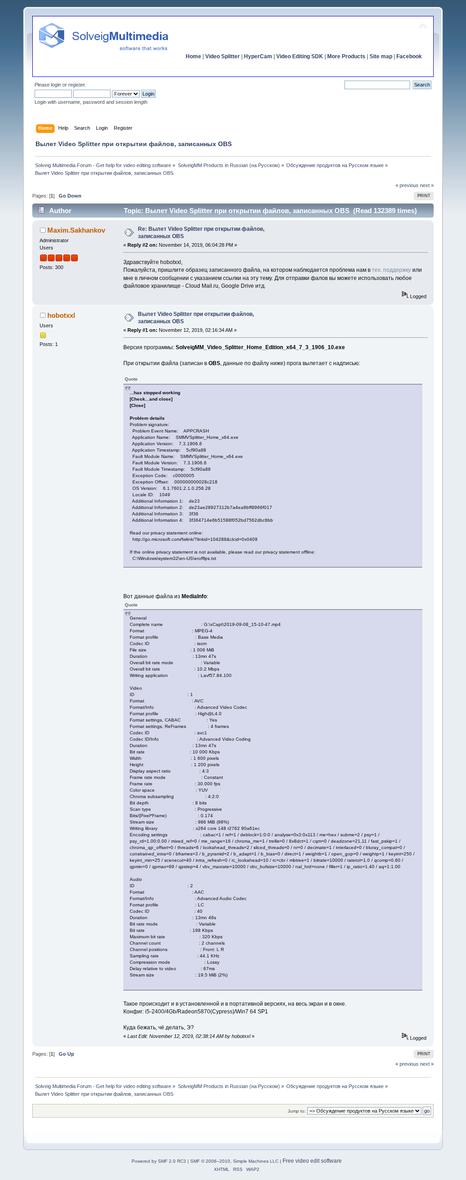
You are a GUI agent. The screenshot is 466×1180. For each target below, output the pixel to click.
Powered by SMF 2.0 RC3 (159, 1161)
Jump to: (297, 1111)
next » (427, 185)
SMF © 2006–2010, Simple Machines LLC (234, 1161)
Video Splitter (222, 56)
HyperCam (258, 56)
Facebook (409, 56)
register (76, 84)
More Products (346, 56)
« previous (407, 185)
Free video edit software (312, 1161)
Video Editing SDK (299, 56)
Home (193, 56)
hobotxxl (61, 315)
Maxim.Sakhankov (76, 230)
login (56, 84)
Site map (381, 56)
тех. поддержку (391, 270)
